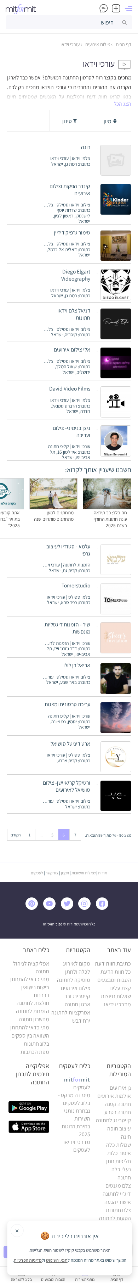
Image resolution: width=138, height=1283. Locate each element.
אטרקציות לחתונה (70, 1012)
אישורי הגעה (117, 1202)
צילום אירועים (97, 44)
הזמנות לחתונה (32, 1011)
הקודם (16, 834)
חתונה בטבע (117, 1112)
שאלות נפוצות (116, 996)
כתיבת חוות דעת (113, 963)
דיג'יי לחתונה (117, 1194)
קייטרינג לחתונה (113, 1120)
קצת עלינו (120, 988)
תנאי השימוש (57, 1260)
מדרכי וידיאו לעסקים (76, 1146)
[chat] (103, 8)
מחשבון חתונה (34, 1019)
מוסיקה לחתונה (73, 980)
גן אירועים (120, 1087)
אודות (102, 872)
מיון (108, 121)
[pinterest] (33, 908)
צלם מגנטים (118, 1185)
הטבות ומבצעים (114, 980)
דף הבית (123, 44)
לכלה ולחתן (77, 971)
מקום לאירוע (76, 963)
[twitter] (68, 908)
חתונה (124, 1177)
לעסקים (37, 872)
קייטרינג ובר (77, 996)
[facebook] (104, 908)
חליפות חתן (118, 1161)
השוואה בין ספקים (30, 1035)
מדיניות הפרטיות (28, 1260)
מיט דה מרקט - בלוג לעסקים (74, 1099)
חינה (126, 1136)
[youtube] (51, 908)
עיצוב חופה (119, 1128)
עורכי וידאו (70, 44)
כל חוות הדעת (115, 971)
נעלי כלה (121, 1169)
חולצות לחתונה (33, 1003)
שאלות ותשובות (83, 872)
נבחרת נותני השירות (77, 1114)
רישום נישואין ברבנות (35, 991)
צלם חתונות (118, 1210)
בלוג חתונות (36, 1043)
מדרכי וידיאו (117, 1004)
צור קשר (52, 872)
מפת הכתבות (35, 1052)
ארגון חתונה (77, 1004)
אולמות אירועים (114, 1096)
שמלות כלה (118, 1145)
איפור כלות (119, 1153)
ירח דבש (81, 1020)
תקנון (65, 872)
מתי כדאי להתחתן (29, 979)
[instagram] (86, 908)
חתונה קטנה (118, 1104)
